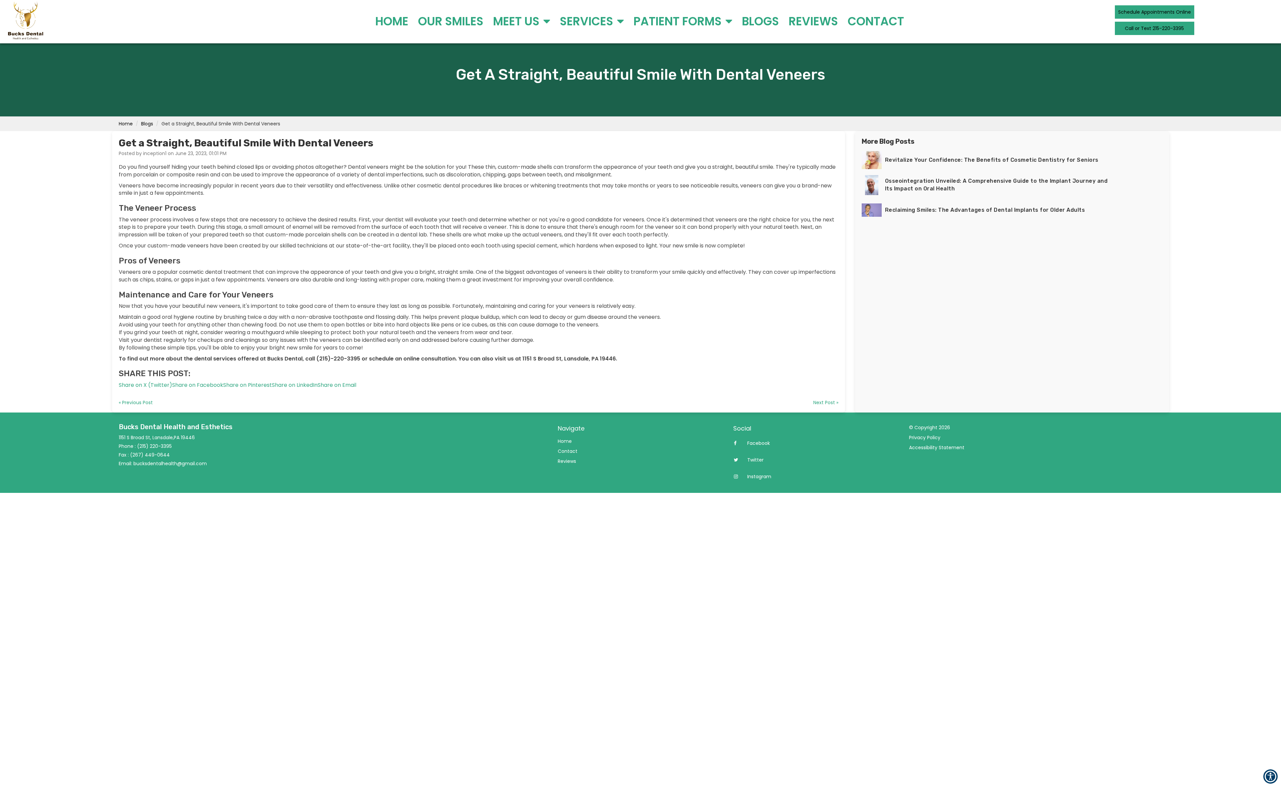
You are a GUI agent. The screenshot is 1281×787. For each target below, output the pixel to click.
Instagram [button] (758, 476)
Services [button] (588, 21)
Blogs (147, 123)
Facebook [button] (758, 443)
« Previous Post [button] (136, 402)
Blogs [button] (760, 21)
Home (126, 123)
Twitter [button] (755, 460)
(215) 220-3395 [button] (154, 446)
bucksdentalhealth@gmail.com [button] (170, 463)
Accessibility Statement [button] (936, 447)
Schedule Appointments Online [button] (1154, 12)
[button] (145, 385)
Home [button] (391, 21)
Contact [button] (876, 21)
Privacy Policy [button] (924, 437)
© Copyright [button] (929, 427)
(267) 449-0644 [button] (150, 455)
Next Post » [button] (825, 402)
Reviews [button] (813, 21)
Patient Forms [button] (678, 21)
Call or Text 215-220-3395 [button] (1154, 28)
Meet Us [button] (517, 21)
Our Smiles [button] (450, 21)
